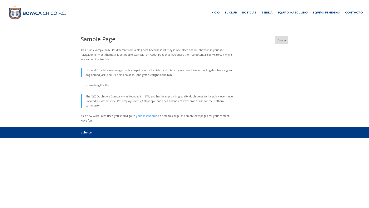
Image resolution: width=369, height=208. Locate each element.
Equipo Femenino (326, 12)
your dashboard (146, 116)
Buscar (282, 40)
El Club (231, 12)
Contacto (354, 12)
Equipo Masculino (293, 12)
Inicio (215, 12)
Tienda (267, 12)
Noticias (249, 12)
